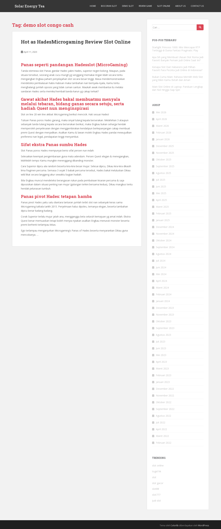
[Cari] (200, 27)
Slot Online (163, 5)
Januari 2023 (163, 382)
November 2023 (165, 314)
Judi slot (156, 500)
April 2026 (161, 119)
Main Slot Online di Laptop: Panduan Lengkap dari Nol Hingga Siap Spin (177, 88)
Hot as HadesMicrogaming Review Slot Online (76, 42)
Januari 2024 (163, 301)
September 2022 (165, 409)
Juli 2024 (160, 260)
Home (93, 5)
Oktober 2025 (163, 159)
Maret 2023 (162, 368)
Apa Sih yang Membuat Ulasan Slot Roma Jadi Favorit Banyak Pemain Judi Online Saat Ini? (177, 58)
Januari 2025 (163, 220)
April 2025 (161, 200)
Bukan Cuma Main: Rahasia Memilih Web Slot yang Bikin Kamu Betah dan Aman (177, 78)
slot (154, 477)
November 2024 (165, 233)
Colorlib (175, 525)
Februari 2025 (163, 213)
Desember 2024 (165, 227)
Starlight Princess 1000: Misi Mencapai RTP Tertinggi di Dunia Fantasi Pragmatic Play (176, 49)
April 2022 (161, 429)
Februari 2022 (163, 442)
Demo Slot (128, 5)
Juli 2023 (160, 341)
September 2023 (165, 328)
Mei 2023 (161, 355)
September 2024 (165, 247)
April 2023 (161, 361)
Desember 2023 (165, 307)
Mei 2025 (161, 193)
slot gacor (157, 483)
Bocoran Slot (109, 5)
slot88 (155, 488)
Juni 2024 (161, 267)
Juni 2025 (161, 186)
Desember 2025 (165, 146)
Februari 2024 (163, 294)
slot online (158, 465)
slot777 (156, 494)
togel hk (156, 471)
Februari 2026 (163, 132)
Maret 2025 (162, 206)
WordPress (203, 525)
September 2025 (165, 166)
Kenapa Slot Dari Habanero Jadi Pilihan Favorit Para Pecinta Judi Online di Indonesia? (177, 68)
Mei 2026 (161, 112)
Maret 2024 (162, 287)
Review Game (145, 5)
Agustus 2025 (163, 173)
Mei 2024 (161, 274)
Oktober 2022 (163, 402)
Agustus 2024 (163, 254)
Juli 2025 (160, 179)
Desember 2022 (165, 388)
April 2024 (161, 280)
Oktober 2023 (163, 321)
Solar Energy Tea (30, 6)
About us (180, 5)
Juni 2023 (161, 348)
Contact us (197, 5)
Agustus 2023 (163, 334)
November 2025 (165, 152)
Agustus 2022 (163, 415)
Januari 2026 (163, 139)
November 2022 (165, 395)
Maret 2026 (162, 125)
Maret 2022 (162, 436)
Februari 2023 (163, 375)
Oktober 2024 (163, 240)
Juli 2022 (160, 422)
